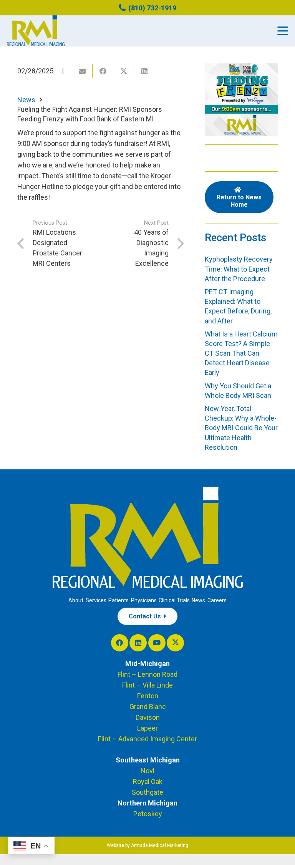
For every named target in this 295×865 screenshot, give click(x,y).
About (75, 600)
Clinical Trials (174, 600)
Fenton (147, 696)
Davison (148, 717)
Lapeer (147, 728)
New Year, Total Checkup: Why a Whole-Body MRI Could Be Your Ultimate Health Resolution (241, 427)
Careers (217, 600)
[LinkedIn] (138, 642)
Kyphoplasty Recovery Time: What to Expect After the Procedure (239, 268)
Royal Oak (147, 781)
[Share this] (103, 71)
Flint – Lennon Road (147, 674)
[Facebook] (119, 642)
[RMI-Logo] (36, 30)
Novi (147, 771)
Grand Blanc (147, 707)
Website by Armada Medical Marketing (147, 845)
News (198, 600)
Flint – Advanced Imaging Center (147, 739)
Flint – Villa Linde (147, 685)
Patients (118, 600)
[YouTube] (157, 642)
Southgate (147, 792)
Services (96, 600)
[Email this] (82, 71)
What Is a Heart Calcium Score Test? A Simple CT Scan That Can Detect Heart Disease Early (241, 353)
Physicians (144, 600)
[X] (175, 642)
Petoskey (147, 814)
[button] (283, 30)
